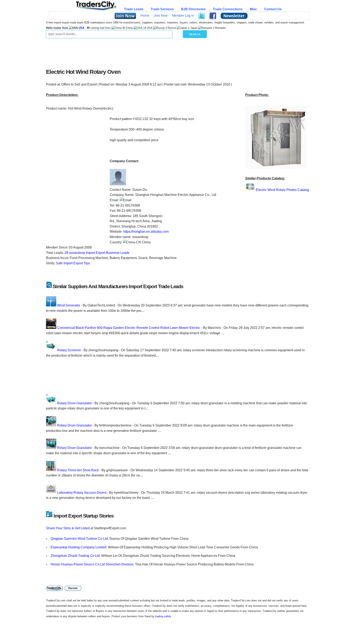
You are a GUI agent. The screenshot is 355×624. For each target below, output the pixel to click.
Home (145, 15)
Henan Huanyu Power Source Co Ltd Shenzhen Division (92, 564)
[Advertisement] (145, 52)
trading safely (163, 616)
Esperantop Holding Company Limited (78, 547)
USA (81, 27)
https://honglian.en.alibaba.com (146, 231)
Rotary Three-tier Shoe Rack (78, 470)
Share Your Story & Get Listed (68, 528)
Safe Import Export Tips (73, 263)
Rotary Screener (69, 350)
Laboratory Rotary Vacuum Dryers (81, 492)
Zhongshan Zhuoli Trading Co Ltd (75, 555)
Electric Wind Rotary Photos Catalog (282, 190)
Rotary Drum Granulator (74, 403)
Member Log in (183, 15)
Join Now (161, 15)
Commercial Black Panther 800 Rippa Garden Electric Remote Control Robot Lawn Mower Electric (128, 327)
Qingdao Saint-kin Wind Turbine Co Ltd (79, 538)
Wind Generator (68, 305)
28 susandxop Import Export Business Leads (97, 252)
